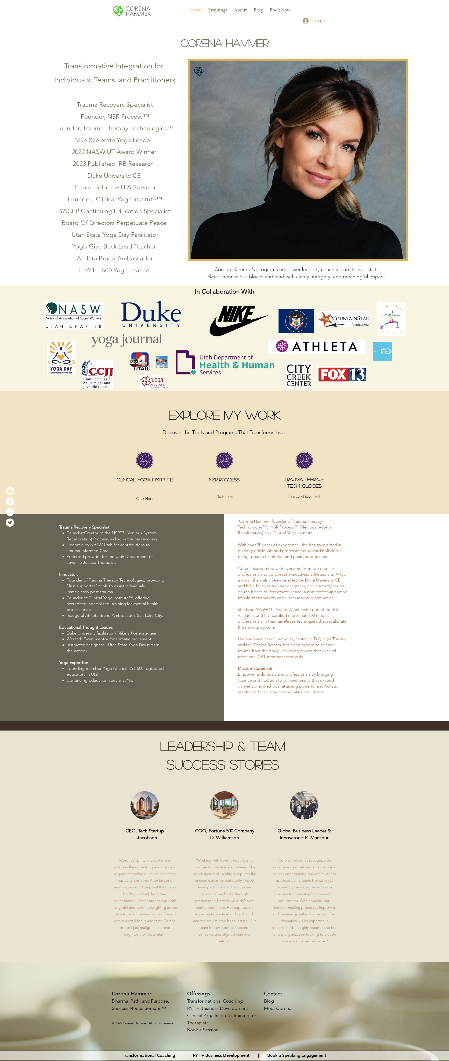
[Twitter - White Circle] (10, 522)
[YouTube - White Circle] (10, 491)
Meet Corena (277, 1008)
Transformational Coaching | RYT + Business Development (188, 1055)
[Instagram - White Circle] (10, 512)
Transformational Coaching (215, 1001)
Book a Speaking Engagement (294, 1055)
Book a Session (203, 1030)
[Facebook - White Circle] (10, 501)
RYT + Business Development (217, 1008)
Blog (269, 1001)
